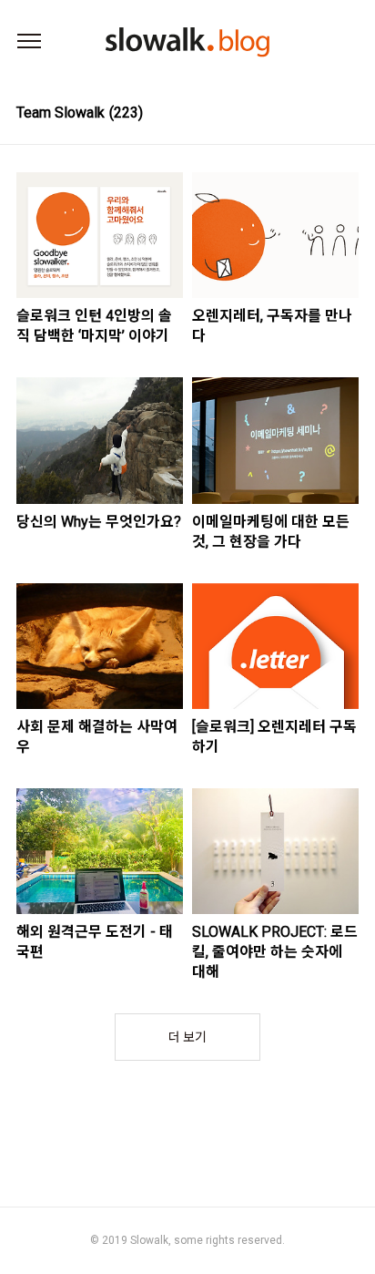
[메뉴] (29, 42)
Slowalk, (150, 1240)
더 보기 (187, 1037)
